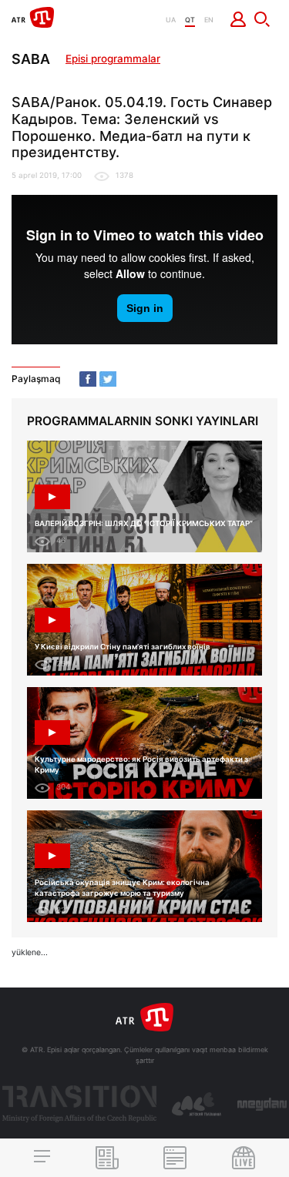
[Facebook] (87, 379)
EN (208, 19)
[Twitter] (107, 379)
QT (190, 19)
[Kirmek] (238, 19)
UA (171, 19)
